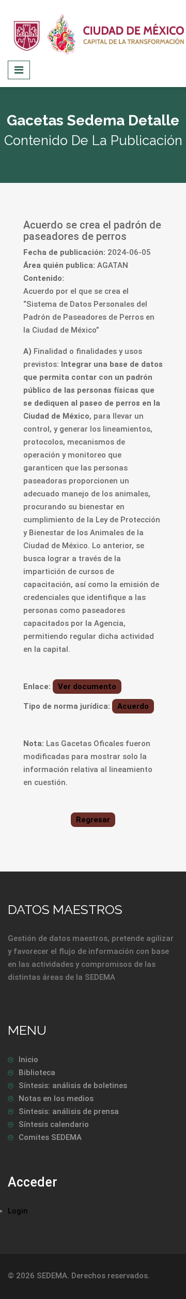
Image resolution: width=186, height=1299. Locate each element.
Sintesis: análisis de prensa (69, 1111)
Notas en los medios (56, 1098)
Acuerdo (133, 706)
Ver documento (87, 686)
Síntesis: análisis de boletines (73, 1085)
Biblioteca (37, 1072)
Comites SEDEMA (50, 1137)
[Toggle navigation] (19, 70)
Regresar (93, 819)
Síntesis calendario (54, 1124)
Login (18, 1211)
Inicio (28, 1059)
